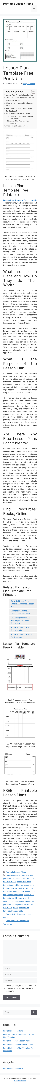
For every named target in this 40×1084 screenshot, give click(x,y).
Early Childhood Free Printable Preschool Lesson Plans (22, 604)
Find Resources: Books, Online (18, 114)
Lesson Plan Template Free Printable (20, 95)
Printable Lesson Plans (18, 3)
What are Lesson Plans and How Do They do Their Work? (20, 99)
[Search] (34, 1012)
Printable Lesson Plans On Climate (18, 1044)
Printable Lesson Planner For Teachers (21, 635)
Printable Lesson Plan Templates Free (20, 628)
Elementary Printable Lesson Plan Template (20, 612)
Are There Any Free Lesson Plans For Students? (19, 109)
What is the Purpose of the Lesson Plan (19, 104)
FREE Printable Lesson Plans (17, 126)
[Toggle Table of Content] (32, 92)
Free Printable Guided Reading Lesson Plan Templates (20, 620)
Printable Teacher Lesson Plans (16, 1041)
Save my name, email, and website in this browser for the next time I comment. (21, 988)
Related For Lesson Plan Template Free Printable (21, 117)
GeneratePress (20, 1081)
